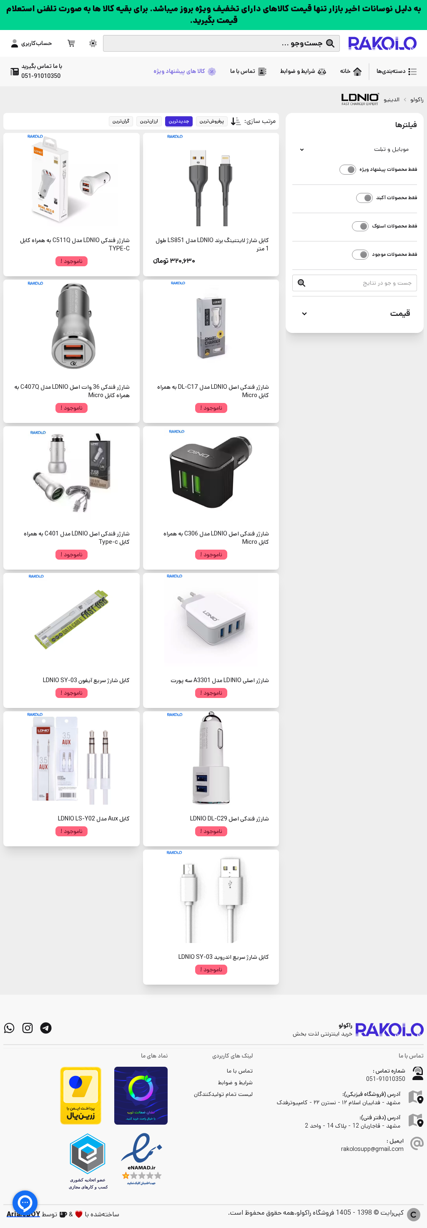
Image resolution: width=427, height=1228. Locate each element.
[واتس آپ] (9, 1028)
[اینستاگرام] (27, 1028)
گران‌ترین (121, 121)
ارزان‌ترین (149, 121)
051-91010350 (385, 1079)
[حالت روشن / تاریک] (93, 43)
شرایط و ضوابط (235, 1082)
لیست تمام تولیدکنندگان (223, 1094)
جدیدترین (179, 121)
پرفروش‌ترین (212, 121)
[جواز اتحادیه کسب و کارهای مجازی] (88, 1161)
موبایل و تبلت (391, 149)
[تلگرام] (46, 1028)
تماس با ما (240, 1071)
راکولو (417, 99)
